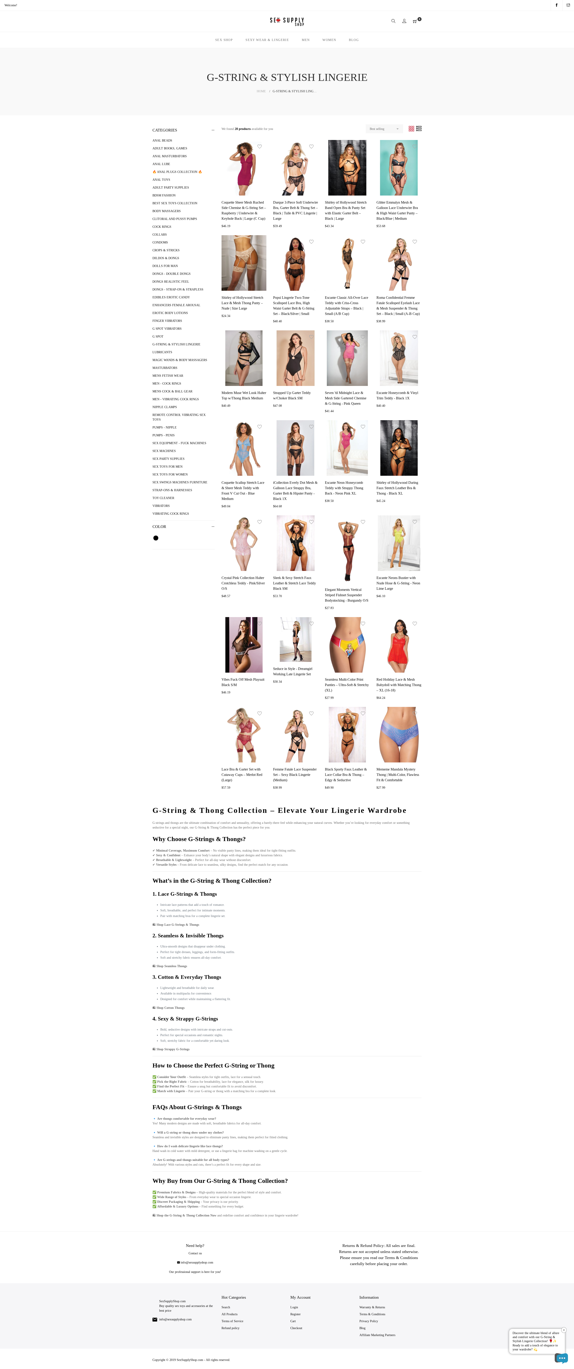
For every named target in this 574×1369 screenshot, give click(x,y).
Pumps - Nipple (164, 427)
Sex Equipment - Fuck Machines (179, 443)
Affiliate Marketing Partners (377, 1335)
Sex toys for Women (170, 474)
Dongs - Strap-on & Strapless (177, 289)
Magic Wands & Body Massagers (179, 360)
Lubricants (162, 352)
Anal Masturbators (169, 156)
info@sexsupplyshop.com (197, 1262)
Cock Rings (161, 226)
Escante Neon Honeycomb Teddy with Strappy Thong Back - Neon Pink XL (344, 488)
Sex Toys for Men (167, 466)
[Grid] (412, 128)
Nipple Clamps (164, 407)
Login (294, 1307)
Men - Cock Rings (166, 383)
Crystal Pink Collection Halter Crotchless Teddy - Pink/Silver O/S (243, 583)
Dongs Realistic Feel (170, 281)
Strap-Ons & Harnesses (172, 490)
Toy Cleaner (163, 498)
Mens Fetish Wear (167, 375)
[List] (419, 128)
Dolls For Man (165, 266)
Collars (159, 234)
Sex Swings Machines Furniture (179, 482)
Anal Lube (161, 164)
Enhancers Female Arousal (176, 305)
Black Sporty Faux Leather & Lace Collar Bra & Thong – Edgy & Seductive (346, 774)
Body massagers (166, 211)
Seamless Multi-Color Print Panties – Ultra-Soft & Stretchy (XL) (347, 685)
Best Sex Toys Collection (174, 203)
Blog (362, 1328)
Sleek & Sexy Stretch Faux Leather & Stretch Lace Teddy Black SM (294, 583)
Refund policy (230, 1328)
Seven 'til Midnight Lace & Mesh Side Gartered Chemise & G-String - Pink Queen (345, 398)
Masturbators (164, 368)
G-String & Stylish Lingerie (176, 344)
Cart (293, 1321)
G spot (157, 336)
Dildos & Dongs (165, 258)
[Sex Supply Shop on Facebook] (556, 5)
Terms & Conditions (372, 1314)
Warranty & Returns (372, 1307)
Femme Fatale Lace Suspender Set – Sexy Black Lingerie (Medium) (295, 774)
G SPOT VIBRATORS (167, 328)
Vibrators (161, 506)
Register (295, 1314)
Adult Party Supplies (170, 187)
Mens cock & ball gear (172, 391)
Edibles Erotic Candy (171, 297)
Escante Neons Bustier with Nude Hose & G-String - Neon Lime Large (398, 583)
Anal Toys (161, 179)
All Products (229, 1314)
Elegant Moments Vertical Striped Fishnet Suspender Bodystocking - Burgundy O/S (346, 595)
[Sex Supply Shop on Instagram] (568, 5)
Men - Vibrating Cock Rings (175, 399)
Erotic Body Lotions (170, 313)
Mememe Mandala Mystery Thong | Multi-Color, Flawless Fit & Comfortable (397, 774)
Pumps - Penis (163, 435)
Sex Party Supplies (168, 459)
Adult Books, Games (169, 148)
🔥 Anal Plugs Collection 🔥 (177, 172)
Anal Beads (162, 140)
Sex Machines (164, 451)
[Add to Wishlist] (259, 146)
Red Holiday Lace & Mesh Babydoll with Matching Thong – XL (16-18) (398, 685)
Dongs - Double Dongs (171, 274)
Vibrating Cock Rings (170, 513)
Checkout (296, 1328)
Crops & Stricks (166, 250)
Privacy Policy (368, 1321)
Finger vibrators (167, 321)
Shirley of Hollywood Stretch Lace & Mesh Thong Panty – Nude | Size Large (242, 303)
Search (226, 1307)
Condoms (160, 242)
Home (261, 91)
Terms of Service (232, 1321)
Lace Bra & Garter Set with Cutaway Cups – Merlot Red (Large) (242, 774)
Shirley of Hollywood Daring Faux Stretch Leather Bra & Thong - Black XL (397, 488)
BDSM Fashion (164, 195)
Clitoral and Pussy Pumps (174, 219)
